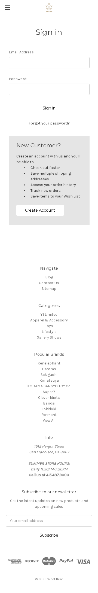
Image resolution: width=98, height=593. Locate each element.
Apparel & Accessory (49, 320)
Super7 (49, 392)
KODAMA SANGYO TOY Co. (49, 386)
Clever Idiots (49, 397)
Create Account (40, 210)
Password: (18, 79)
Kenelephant (49, 363)
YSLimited (49, 314)
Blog (49, 277)
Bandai (49, 403)
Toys (49, 326)
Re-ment (49, 414)
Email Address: (22, 52)
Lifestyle (49, 331)
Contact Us (49, 283)
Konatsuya (49, 380)
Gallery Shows (49, 337)
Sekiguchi (49, 374)
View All (49, 420)
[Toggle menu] (7, 7)
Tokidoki (49, 409)
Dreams (49, 369)
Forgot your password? (49, 123)
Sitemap (49, 288)
